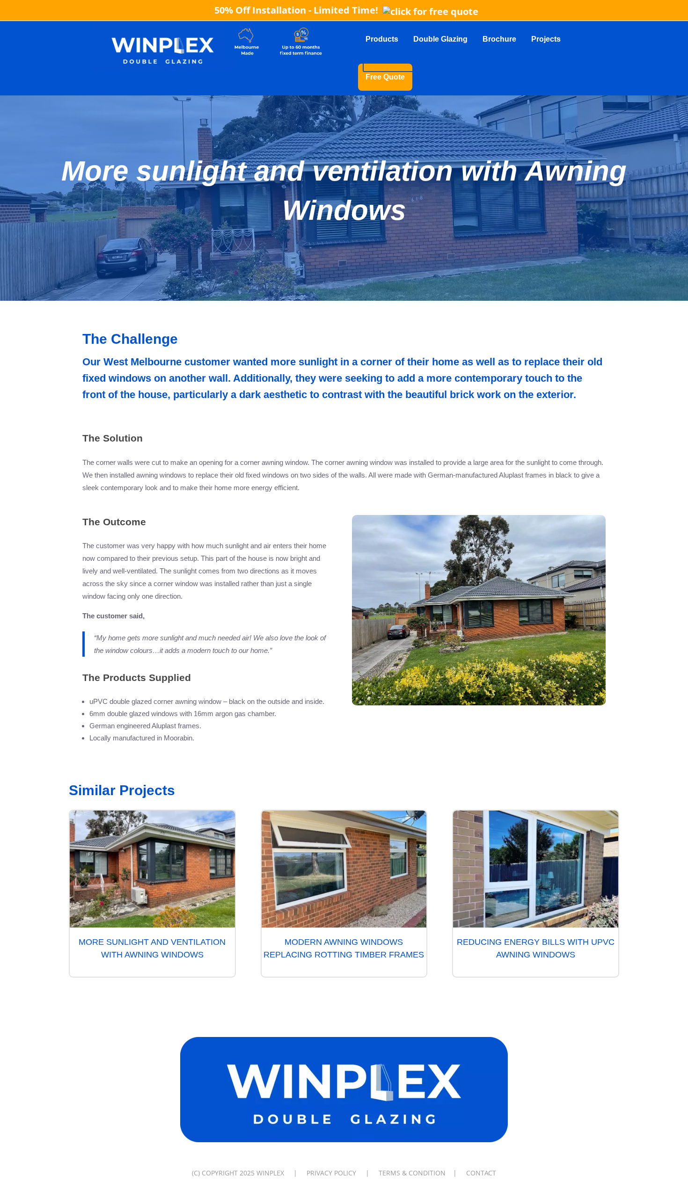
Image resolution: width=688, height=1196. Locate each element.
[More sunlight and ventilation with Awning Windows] (152, 869)
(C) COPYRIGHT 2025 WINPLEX (238, 1172)
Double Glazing (440, 39)
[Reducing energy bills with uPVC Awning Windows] (535, 869)
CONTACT (481, 1172)
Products (382, 39)
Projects (546, 39)
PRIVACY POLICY (331, 1172)
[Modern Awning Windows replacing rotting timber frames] (344, 869)
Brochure (499, 39)
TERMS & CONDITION (412, 1172)
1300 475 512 (401, 60)
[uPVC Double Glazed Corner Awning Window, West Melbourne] (479, 705)
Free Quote (385, 77)
